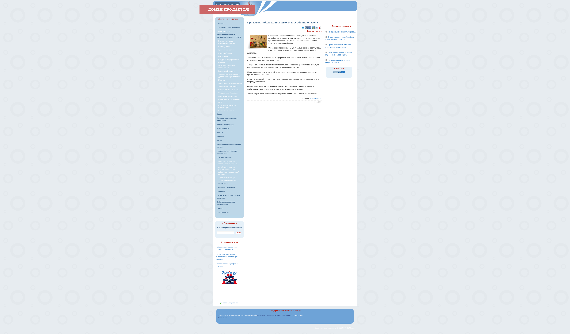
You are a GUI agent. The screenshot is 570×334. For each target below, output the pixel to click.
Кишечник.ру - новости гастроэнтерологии (275, 315)
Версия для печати (314, 31)
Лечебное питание (224, 157)
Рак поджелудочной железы (228, 90)
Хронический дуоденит (227, 71)
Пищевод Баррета (225, 46)
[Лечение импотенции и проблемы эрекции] (229, 285)
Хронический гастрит (226, 50)
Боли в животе (223, 128)
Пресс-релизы (222, 212)
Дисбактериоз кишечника (227, 96)
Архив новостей (224, 31)
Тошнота (220, 136)
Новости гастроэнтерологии (228, 27)
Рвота (219, 140)
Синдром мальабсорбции (228, 93)
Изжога (220, 132)
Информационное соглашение (229, 228)
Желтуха (221, 80)
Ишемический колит (226, 111)
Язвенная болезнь (225, 53)
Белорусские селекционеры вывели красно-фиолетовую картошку (227, 256)
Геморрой (221, 191)
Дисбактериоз (222, 183)
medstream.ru (316, 98)
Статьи (220, 208)
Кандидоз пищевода (225, 124)
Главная (220, 23)
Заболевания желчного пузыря (230, 83)
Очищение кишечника (226, 187)
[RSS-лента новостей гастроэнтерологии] (339, 73)
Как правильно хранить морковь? (342, 32)
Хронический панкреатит (227, 86)
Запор (219, 114)
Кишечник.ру (295, 311)
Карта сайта (222, 318)
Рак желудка (223, 56)
